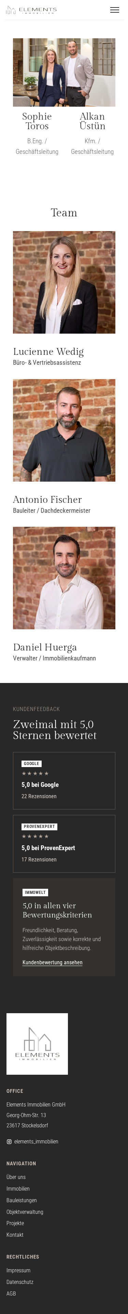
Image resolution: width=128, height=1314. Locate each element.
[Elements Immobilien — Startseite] (31, 10)
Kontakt (15, 1235)
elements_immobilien (36, 1141)
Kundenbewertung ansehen (53, 962)
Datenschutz (19, 1282)
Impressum (18, 1270)
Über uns (16, 1177)
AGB (11, 1293)
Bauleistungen (21, 1200)
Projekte (15, 1223)
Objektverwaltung (24, 1212)
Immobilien (18, 1188)
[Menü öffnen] (115, 10)
